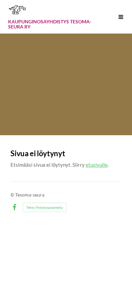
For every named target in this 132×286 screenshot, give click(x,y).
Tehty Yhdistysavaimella (44, 207)
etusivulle (97, 165)
